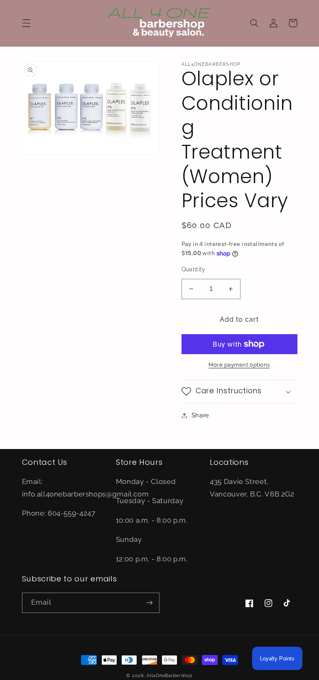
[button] (26, 22)
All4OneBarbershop (170, 675)
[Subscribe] (149, 603)
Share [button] (200, 415)
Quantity (194, 269)
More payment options (239, 365)
